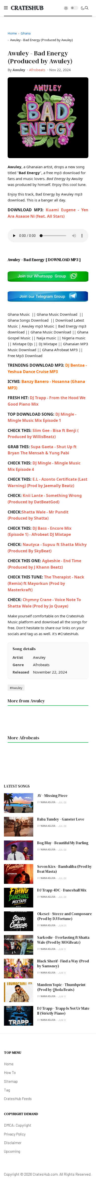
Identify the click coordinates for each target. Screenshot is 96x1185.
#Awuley (16, 688)
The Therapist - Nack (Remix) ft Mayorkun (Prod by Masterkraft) (46, 583)
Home (12, 33)
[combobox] (87, 8)
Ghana (26, 33)
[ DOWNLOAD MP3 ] (63, 259)
